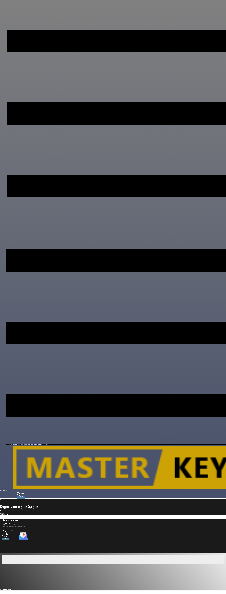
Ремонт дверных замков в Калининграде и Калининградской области (28, 444)
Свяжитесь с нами (4, 514)
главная (2, 513)
